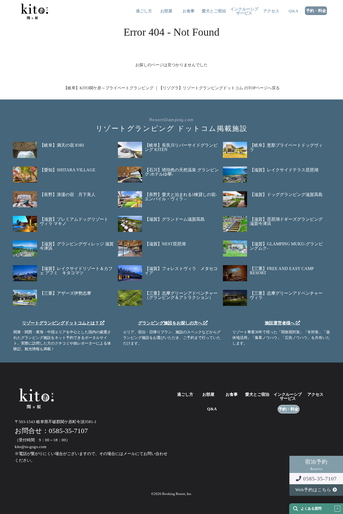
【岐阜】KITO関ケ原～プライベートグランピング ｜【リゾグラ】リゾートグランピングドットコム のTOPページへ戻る (172, 88)
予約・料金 (316, 11)
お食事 (188, 11)
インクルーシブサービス (244, 11)
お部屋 (166, 11)
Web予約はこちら (314, 489)
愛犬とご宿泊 (214, 11)
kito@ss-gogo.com (30, 447)
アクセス (271, 11)
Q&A (293, 11)
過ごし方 (144, 11)
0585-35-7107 (319, 479)
